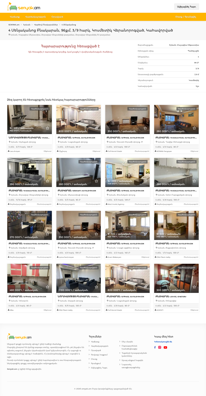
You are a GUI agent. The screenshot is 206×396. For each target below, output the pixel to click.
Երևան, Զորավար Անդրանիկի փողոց (29, 195)
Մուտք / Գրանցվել (185, 16)
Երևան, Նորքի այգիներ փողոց (123, 248)
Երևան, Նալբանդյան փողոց (73, 142)
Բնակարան (76, 137)
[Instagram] (160, 347)
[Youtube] (165, 347)
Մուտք (94, 359)
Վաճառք (15, 16)
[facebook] (155, 347)
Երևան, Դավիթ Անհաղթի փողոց (173, 142)
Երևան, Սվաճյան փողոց (22, 248)
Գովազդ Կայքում (99, 355)
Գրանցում (96, 363)
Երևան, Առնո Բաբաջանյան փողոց (174, 195)
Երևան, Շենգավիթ (166, 301)
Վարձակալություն (35, 16)
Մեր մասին (127, 342)
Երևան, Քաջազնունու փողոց (171, 248)
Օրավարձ (57, 16)
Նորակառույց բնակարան (40, 137)
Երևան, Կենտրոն (19, 301)
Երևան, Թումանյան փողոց (121, 195)
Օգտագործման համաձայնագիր (129, 347)
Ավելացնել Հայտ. (186, 6)
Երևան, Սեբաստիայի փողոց (73, 195)
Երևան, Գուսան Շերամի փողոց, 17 (125, 142)
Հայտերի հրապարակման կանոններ (134, 354)
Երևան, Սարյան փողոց (71, 301)
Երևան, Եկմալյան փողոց (23, 142)
